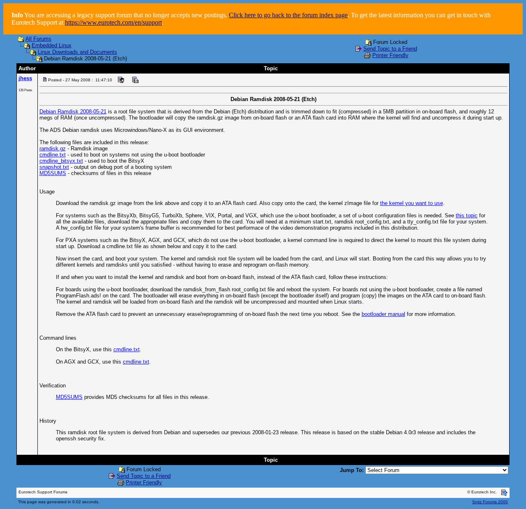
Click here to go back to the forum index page (288, 15)
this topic (467, 215)
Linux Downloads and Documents (77, 52)
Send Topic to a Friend (390, 49)
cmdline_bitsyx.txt (61, 161)
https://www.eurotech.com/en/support (113, 22)
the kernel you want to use (411, 203)
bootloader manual (383, 314)
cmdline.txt (52, 155)
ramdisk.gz (52, 148)
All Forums (38, 39)
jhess (25, 78)
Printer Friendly (390, 55)
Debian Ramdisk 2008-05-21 (72, 111)
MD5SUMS (52, 173)
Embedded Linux (52, 45)
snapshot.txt (54, 167)
